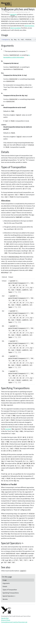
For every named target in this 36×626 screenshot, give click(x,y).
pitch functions (29, 25)
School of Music (5, 620)
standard (8, 429)
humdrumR (5, 15)
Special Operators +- (9, 596)
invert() (23, 571)
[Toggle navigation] (32, 15)
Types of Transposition (10, 589)
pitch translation (15, 28)
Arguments (6, 583)
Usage (5, 580)
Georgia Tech (5, 618)
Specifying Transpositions (11, 593)
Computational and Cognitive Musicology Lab (14, 622)
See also (5, 599)
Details (5, 586)
